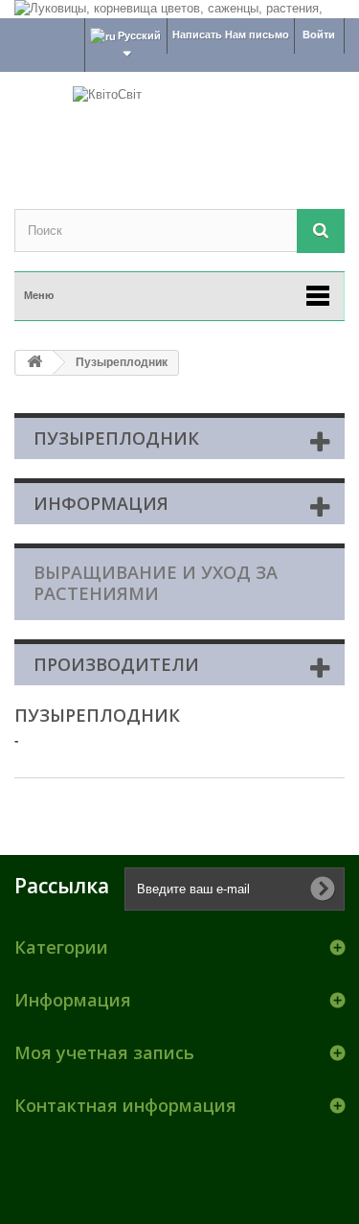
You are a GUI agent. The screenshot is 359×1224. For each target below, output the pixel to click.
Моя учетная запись (104, 1052)
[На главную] (34, 363)
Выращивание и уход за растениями (156, 583)
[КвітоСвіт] (179, 123)
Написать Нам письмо (230, 34)
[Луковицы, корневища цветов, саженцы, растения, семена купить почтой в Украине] (179, 9)
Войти (319, 34)
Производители (116, 664)
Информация (101, 503)
